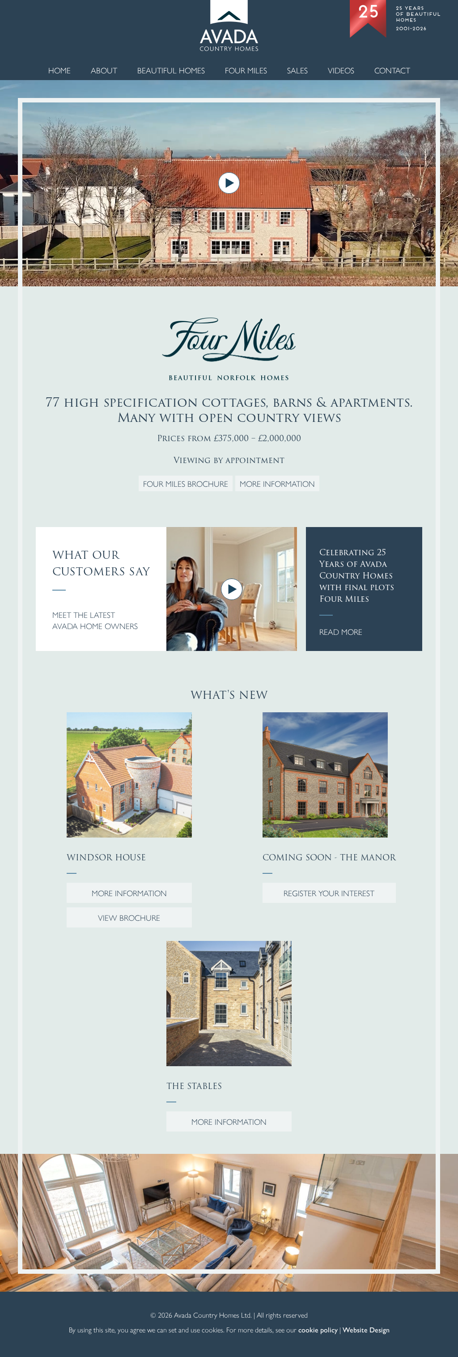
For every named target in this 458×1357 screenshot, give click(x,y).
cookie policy (318, 1329)
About (104, 70)
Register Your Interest (329, 892)
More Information (129, 892)
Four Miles (246, 70)
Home (59, 70)
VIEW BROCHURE (129, 917)
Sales (297, 70)
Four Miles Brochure (185, 483)
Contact (392, 70)
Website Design (366, 1329)
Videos (341, 70)
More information (277, 483)
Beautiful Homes (171, 70)
